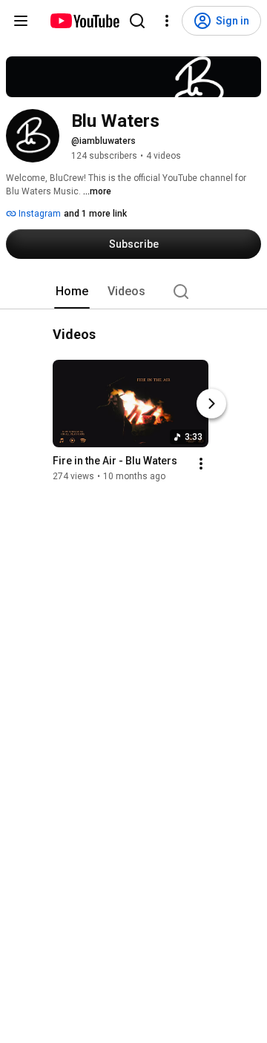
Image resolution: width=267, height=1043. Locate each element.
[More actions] (201, 464)
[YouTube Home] (84, 21)
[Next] (211, 404)
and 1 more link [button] (95, 213)
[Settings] (167, 21)
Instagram (38, 213)
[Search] (137, 21)
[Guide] (21, 21)
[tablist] (133, 291)
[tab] (72, 291)
